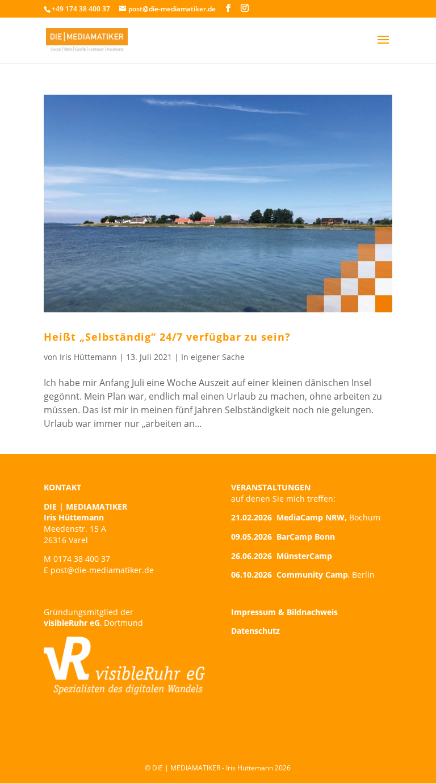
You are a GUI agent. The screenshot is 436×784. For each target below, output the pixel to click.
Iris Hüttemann (88, 356)
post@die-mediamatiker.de (102, 570)
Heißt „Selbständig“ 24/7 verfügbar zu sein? (167, 337)
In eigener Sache (213, 356)
